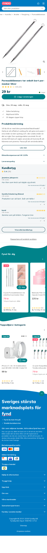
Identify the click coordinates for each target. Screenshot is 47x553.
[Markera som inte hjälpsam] (44, 188)
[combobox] (23, 8)
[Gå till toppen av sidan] (41, 393)
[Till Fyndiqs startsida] (6, 3)
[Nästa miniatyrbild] (44, 72)
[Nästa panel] (42, 259)
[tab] (11, 72)
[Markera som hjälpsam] (41, 188)
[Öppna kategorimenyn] (43, 3)
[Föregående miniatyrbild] (2, 72)
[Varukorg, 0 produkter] (38, 3)
